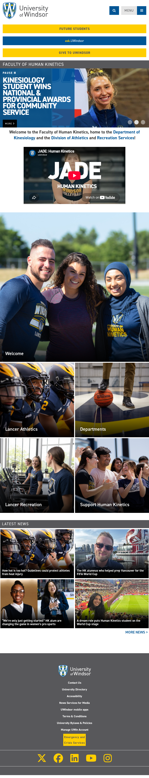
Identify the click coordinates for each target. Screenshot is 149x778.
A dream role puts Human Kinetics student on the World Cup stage (108, 622)
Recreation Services (115, 138)
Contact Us (74, 683)
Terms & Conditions (74, 716)
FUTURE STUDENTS (74, 29)
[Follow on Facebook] (58, 761)
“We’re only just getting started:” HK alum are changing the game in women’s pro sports (31, 622)
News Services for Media (74, 703)
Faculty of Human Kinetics (33, 64)
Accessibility (74, 696)
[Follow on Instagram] (107, 761)
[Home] (25, 10)
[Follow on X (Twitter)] (42, 761)
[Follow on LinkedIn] (74, 761)
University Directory (74, 689)
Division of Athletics (69, 138)
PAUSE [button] (8, 73)
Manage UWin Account (74, 730)
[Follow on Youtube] (91, 761)
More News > (136, 632)
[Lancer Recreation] (37, 475)
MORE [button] (9, 123)
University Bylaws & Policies (74, 723)
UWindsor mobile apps (74, 709)
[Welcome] (74, 286)
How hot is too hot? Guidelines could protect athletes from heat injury (36, 572)
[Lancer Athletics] (37, 399)
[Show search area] (114, 10)
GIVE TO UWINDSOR (74, 53)
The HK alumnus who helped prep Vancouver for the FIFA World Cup (110, 572)
